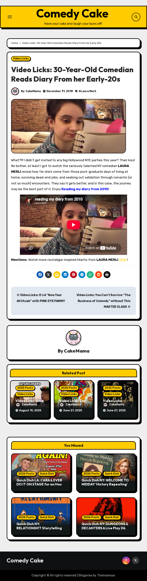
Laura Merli (88, 91)
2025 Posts (25, 388)
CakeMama (33, 91)
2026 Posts (26, 473)
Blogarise (85, 575)
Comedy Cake (72, 13)
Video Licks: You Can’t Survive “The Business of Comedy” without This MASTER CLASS (104, 301)
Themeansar (106, 575)
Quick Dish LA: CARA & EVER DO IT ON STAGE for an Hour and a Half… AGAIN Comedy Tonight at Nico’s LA (39, 486)
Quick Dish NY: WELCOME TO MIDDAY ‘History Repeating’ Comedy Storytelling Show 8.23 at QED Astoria (105, 486)
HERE (123, 260)
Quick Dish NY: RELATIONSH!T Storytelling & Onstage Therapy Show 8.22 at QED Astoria (40, 530)
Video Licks (21, 58)
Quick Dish (47, 473)
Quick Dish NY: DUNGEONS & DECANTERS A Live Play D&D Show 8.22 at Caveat (105, 528)
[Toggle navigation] (10, 17)
